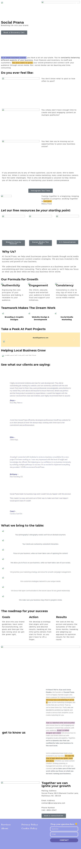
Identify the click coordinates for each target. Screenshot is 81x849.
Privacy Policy (30, 824)
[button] (7, 340)
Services (6, 824)
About (4, 828)
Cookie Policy (29, 828)
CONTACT (64, 840)
